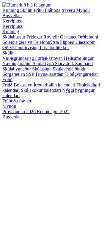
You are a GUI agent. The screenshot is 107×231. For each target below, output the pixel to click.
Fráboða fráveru (60, 10)
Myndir (83, 10)
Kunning (11, 10)
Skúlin (27, 10)
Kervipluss (12, 20)
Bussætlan (12, 15)
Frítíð (39, 10)
